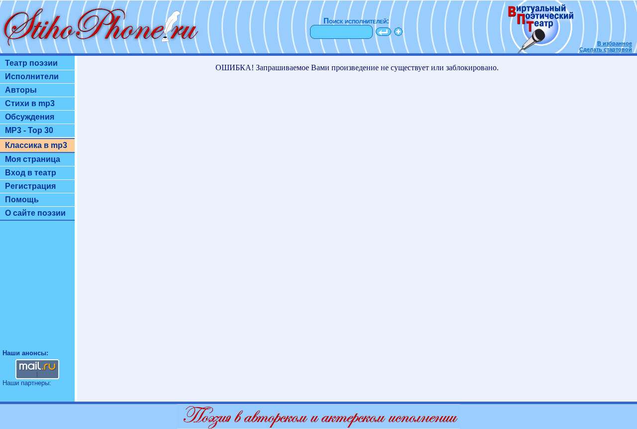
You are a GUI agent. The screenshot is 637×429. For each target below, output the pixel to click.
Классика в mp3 (36, 145)
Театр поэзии (31, 63)
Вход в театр (30, 172)
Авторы (21, 90)
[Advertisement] (37, 289)
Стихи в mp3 (30, 103)
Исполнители (32, 76)
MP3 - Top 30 (29, 130)
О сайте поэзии (35, 213)
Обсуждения (29, 117)
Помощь (22, 199)
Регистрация (30, 186)
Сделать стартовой (605, 49)
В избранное (614, 43)
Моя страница (32, 159)
